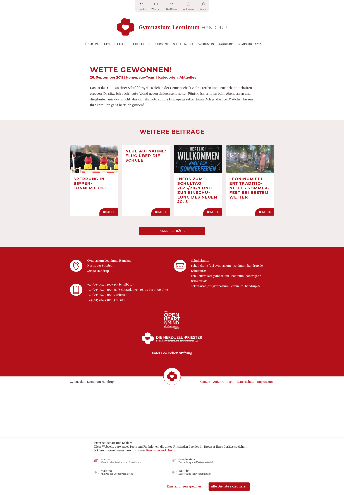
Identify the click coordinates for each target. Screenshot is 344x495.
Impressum (265, 381)
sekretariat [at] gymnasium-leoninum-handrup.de (226, 286)
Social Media (183, 44)
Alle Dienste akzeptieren (229, 486)
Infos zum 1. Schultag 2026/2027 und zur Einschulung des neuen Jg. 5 (197, 190)
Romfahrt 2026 (249, 44)
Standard (121, 460)
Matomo (117, 472)
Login (230, 381)
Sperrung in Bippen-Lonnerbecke (90, 183)
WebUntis (206, 44)
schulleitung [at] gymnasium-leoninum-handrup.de (227, 265)
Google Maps (195, 460)
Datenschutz (245, 381)
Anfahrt (218, 381)
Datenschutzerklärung (160, 450)
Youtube (194, 472)
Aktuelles (188, 77)
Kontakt (205, 381)
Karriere (225, 44)
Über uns (92, 44)
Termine (162, 44)
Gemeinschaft (115, 44)
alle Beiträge (172, 231)
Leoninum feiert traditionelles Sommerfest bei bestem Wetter (249, 187)
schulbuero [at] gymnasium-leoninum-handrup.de (226, 276)
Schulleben (141, 44)
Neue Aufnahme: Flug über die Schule (145, 155)
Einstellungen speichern (185, 486)
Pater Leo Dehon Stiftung (172, 353)
